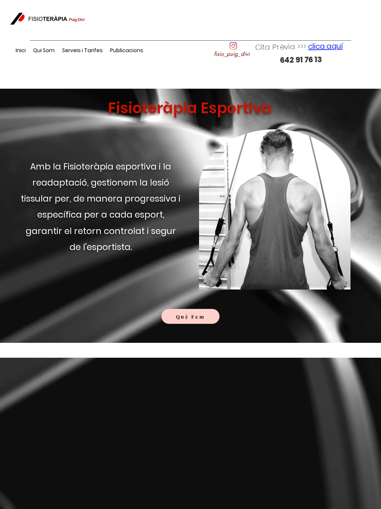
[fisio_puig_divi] (233, 46)
